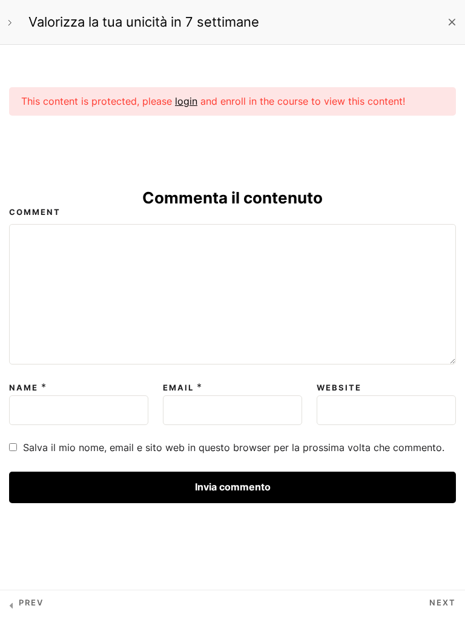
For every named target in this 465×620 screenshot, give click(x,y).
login (186, 101)
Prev (31, 602)
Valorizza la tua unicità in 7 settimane (143, 22)
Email (178, 387)
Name (23, 387)
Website (339, 387)
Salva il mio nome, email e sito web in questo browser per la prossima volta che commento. (233, 447)
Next (442, 602)
